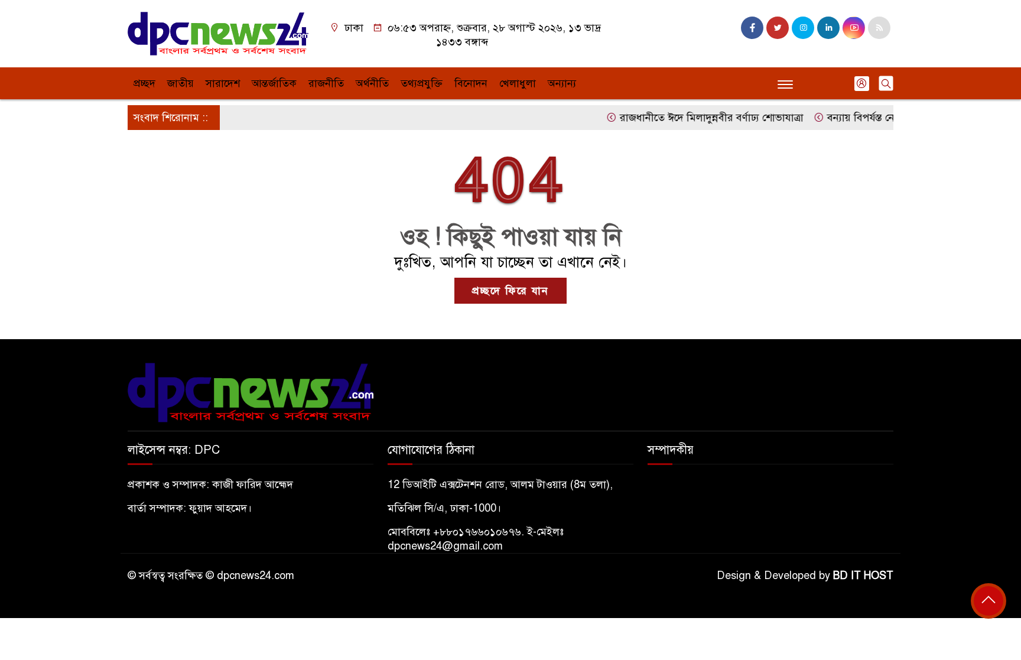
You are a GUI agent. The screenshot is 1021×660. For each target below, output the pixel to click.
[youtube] (854, 28)
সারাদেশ (223, 83)
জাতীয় (180, 83)
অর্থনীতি (372, 83)
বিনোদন (470, 83)
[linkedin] (828, 28)
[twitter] (777, 28)
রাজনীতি (326, 83)
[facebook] (752, 28)
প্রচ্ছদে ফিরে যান (510, 290)
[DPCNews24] (218, 33)
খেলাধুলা (517, 83)
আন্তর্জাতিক (274, 83)
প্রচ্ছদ (144, 83)
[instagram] (803, 28)
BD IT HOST (863, 575)
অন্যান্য (562, 83)
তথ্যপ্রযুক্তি (422, 83)
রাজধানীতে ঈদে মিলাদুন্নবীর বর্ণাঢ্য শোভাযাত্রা (700, 117)
